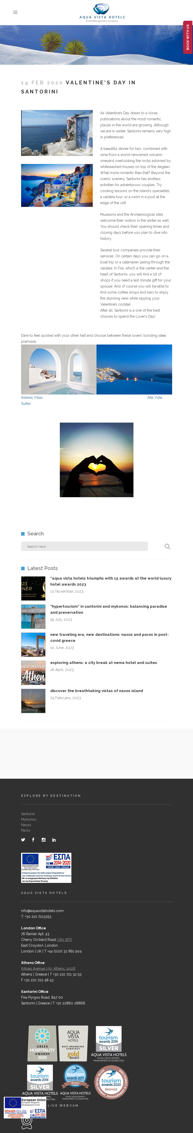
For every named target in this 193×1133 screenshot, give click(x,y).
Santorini (28, 814)
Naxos (26, 825)
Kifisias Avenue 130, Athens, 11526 (48, 969)
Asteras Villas (32, 397)
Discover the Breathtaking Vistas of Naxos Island (96, 691)
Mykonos (28, 819)
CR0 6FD (64, 940)
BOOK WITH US (188, 37)
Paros (25, 830)
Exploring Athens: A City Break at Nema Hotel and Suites (103, 662)
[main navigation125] (25, 1108)
